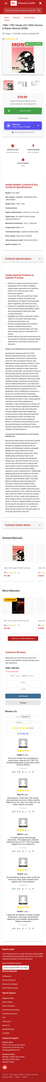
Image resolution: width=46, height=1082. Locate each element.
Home (6, 18)
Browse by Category (10, 984)
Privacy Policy (7, 1077)
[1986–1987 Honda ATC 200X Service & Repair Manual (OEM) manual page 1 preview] (23, 58)
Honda (6, 20)
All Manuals (6, 976)
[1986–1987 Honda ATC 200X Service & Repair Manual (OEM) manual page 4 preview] (35, 85)
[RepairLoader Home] (23, 3)
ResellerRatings (8, 1029)
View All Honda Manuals (23, 638)
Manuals (16, 18)
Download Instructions (11, 1010)
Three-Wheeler (29, 18)
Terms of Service (8, 1006)
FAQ (4, 1017)
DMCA (17, 1077)
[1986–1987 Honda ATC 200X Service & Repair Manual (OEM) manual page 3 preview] (22, 85)
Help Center (6, 1021)
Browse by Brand (8, 980)
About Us (5, 1025)
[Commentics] (23, 802)
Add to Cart (19, 111)
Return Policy (7, 1002)
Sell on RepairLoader (10, 988)
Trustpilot (6, 1033)
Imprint (25, 1077)
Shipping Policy (8, 998)
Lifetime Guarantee (9, 1014)
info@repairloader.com (11, 1050)
